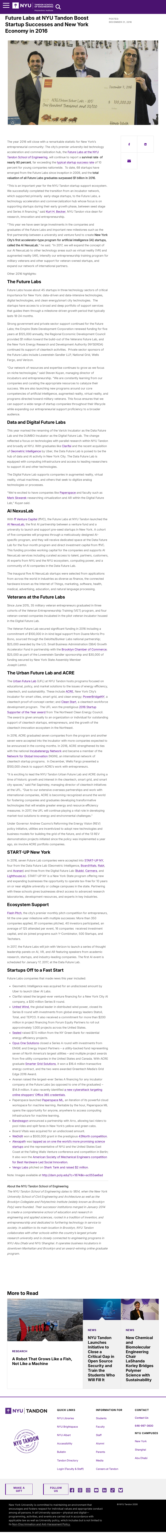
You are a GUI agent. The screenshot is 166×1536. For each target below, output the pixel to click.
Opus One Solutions (25, 1043)
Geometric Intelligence (26, 451)
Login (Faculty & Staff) (70, 1468)
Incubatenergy (40, 751)
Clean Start (68, 702)
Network (56, 751)
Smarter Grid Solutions (40, 1063)
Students (101, 1418)
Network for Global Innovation (27, 756)
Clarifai (66, 446)
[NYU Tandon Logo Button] (30, 1415)
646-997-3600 (144, 1425)
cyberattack (81, 1089)
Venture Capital (26, 519)
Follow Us (56, 1489)
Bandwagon (20, 1120)
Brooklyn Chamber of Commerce (84, 649)
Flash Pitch (14, 913)
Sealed (16, 1032)
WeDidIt (17, 1136)
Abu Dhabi (141, 1458)
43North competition (93, 1136)
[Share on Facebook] (129, 144)
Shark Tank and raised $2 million (66, 1167)
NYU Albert (64, 1435)
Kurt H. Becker (55, 211)
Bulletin (61, 1451)
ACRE (69, 691)
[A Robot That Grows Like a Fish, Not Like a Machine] (45, 1320)
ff (15, 519)
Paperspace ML (52, 1100)
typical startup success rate (75, 162)
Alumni (100, 1443)
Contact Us (141, 1417)
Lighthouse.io (16, 876)
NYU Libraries (65, 1418)
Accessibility (64, 1443)
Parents (100, 1451)
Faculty (100, 1426)
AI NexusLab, (16, 524)
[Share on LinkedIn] (145, 144)
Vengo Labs (20, 1167)
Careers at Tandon (107, 1468)
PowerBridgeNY (93, 696)
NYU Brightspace (67, 1426)
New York (141, 1441)
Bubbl (80, 870)
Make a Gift (19, 1489)
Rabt (101, 865)
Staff (99, 1435)
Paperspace (68, 492)
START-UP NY (93, 860)
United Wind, (21, 1007)
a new (68, 1089)
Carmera (91, 870)
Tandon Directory (67, 1460)
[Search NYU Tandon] (58, 7)
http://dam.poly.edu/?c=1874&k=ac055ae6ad (72, 1175)
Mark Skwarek (17, 497)
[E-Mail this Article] (129, 160)
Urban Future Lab (24, 681)
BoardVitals (88, 865)
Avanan (18, 870)
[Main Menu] (6, 5)
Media (99, 1460)
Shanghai (140, 1449)
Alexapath (19, 1141)
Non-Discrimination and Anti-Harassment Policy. (41, 1524)
